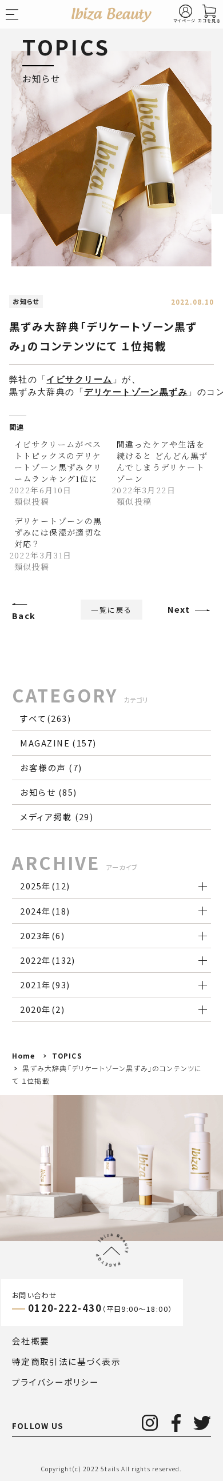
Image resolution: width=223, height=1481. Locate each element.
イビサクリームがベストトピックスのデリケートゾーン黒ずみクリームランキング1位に (58, 461)
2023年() (42, 935)
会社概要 (31, 1341)
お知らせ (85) (48, 792)
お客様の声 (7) (51, 767)
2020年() (42, 1009)
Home (23, 1055)
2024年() (45, 911)
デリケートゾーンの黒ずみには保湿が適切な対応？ (58, 532)
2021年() (45, 985)
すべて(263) (45, 718)
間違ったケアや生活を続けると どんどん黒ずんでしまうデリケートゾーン (162, 461)
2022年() (47, 960)
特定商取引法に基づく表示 (66, 1361)
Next (179, 609)
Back (24, 615)
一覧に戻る (111, 609)
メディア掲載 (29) (56, 817)
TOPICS (67, 1055)
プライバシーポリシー (55, 1382)
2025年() (45, 886)
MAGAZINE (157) (58, 743)
